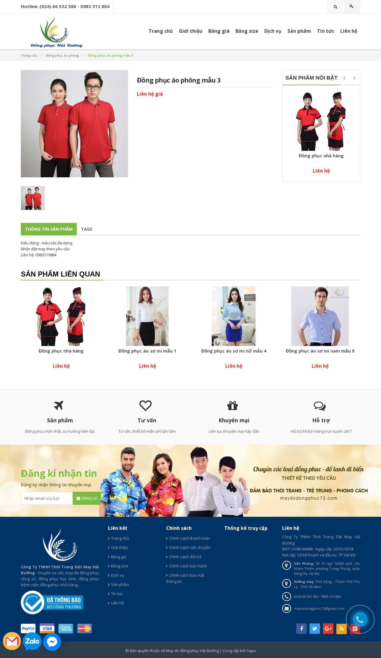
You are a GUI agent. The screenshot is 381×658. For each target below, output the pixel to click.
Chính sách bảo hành (188, 566)
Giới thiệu (119, 547)
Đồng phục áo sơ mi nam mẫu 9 (320, 351)
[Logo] (60, 544)
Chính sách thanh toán (189, 538)
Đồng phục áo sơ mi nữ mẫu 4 (233, 351)
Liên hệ (117, 603)
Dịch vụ (273, 31)
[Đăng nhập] (352, 6)
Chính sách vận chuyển (189, 547)
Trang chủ (161, 31)
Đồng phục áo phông (62, 55)
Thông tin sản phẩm (49, 229)
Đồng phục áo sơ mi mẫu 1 (147, 351)
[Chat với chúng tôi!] (52, 642)
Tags (86, 229)
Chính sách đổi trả (185, 556)
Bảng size (119, 566)
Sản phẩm (299, 31)
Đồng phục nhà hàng (321, 156)
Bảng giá (118, 556)
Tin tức (117, 593)
